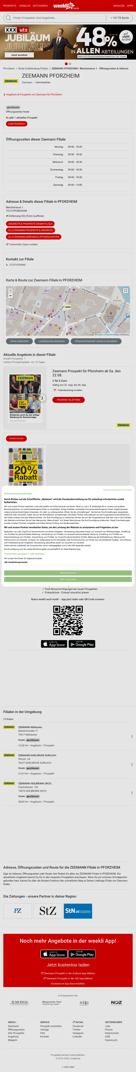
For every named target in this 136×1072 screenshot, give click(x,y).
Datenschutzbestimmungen (117, 489)
